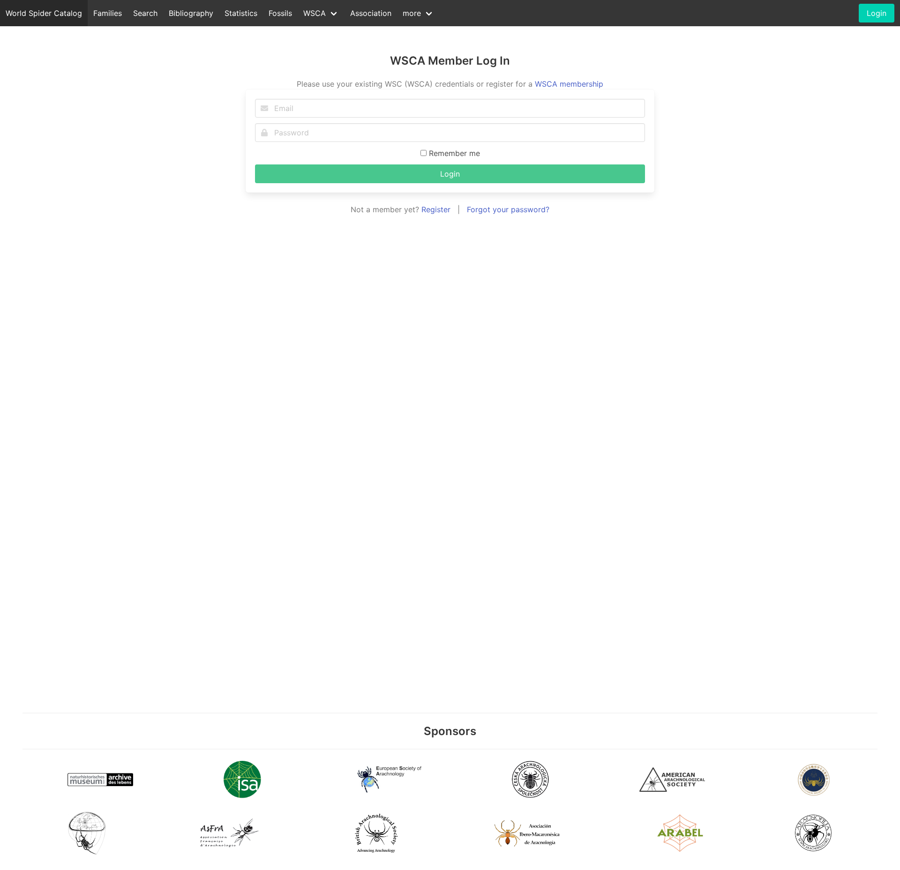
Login (450, 173)
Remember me (453, 153)
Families (107, 13)
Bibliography (191, 13)
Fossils (280, 13)
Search (145, 13)
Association (370, 13)
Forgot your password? (508, 209)
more (412, 13)
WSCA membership (569, 84)
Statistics (241, 13)
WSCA (314, 13)
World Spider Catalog (44, 13)
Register (435, 209)
